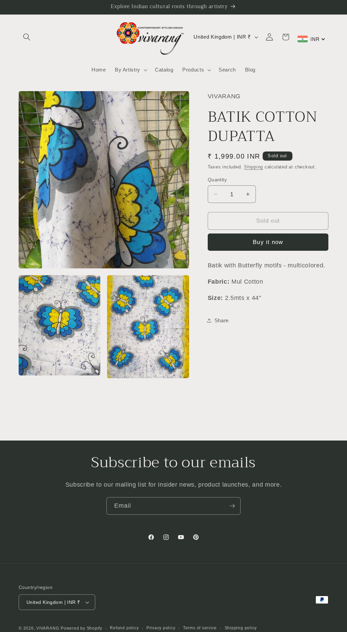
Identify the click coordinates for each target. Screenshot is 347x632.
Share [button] (222, 320)
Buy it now (268, 242)
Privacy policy (161, 628)
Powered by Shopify (81, 628)
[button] (27, 37)
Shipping (253, 166)
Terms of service (200, 628)
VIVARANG (47, 628)
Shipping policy (241, 628)
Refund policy (124, 628)
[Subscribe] (232, 506)
